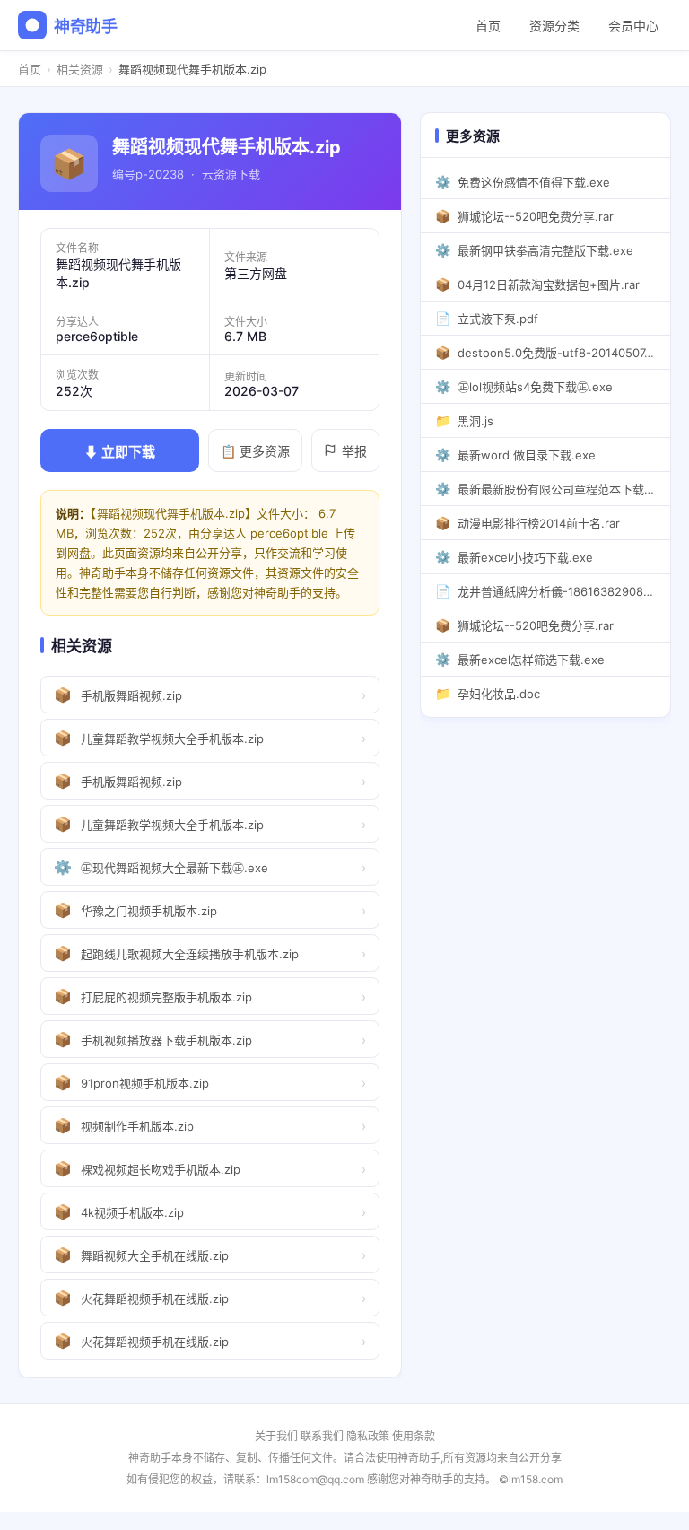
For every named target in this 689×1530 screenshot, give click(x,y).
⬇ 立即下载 (119, 451)
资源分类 (554, 25)
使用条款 (413, 1436)
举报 (354, 451)
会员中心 (633, 25)
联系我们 (322, 1436)
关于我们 (276, 1436)
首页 (488, 25)
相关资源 (80, 69)
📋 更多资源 (255, 451)
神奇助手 (86, 26)
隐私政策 (367, 1436)
